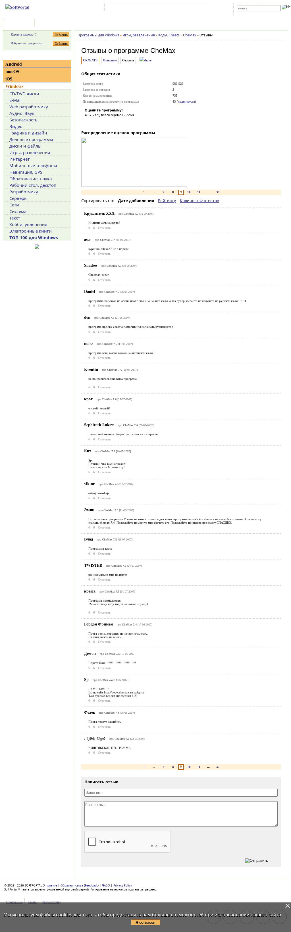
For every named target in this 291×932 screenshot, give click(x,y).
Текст (14, 218)
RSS (201, 8)
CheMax (162, 50)
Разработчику (23, 191)
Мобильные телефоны (33, 165)
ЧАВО (106, 885)
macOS (12, 71)
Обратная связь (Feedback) (80, 885)
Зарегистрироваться (155, 8)
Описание (110, 60)
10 (189, 192)
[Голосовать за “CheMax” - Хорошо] (114, 123)
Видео (15, 126)
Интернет (19, 159)
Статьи (48, 23)
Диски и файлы (25, 146)
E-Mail (15, 100)
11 (198, 192)
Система (17, 211)
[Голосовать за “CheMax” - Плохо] (97, 123)
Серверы (18, 198)
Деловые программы (31, 139)
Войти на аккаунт (123, 8)
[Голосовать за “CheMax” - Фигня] (89, 123)
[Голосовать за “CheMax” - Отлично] (123, 123)
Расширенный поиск (253, 13)
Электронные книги (30, 231)
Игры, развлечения (29, 152)
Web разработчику (28, 106)
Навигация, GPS (25, 172)
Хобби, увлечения (28, 224)
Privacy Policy (122, 885)
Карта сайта (184, 8)
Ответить (104, 227)
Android (13, 64)
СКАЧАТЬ (90, 60)
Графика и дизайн (28, 133)
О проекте (50, 885)
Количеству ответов (199, 200)
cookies (64, 915)
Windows (14, 86)
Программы (20, 23)
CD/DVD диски (24, 93)
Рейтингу (167, 200)
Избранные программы (26, 43)
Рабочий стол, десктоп (32, 185)
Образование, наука (30, 178)
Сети (14, 205)
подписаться (186, 101)
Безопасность (23, 120)
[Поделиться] (145, 60)
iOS (9, 78)
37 (218, 192)
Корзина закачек (22, 34)
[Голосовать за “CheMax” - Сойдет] (106, 123)
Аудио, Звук (21, 113)
